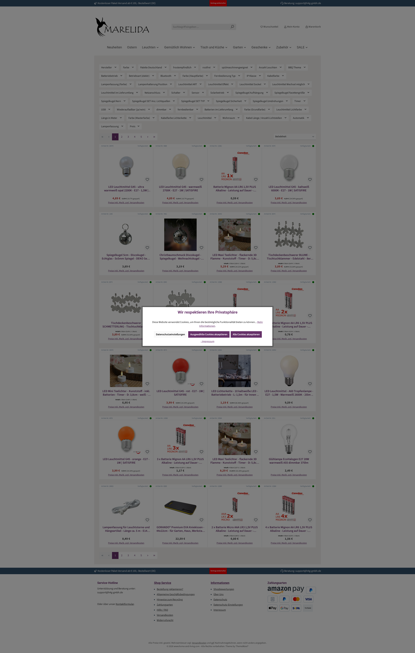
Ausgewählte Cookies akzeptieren (208, 334)
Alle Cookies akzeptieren (246, 334)
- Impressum (207, 341)
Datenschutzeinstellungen (170, 334)
